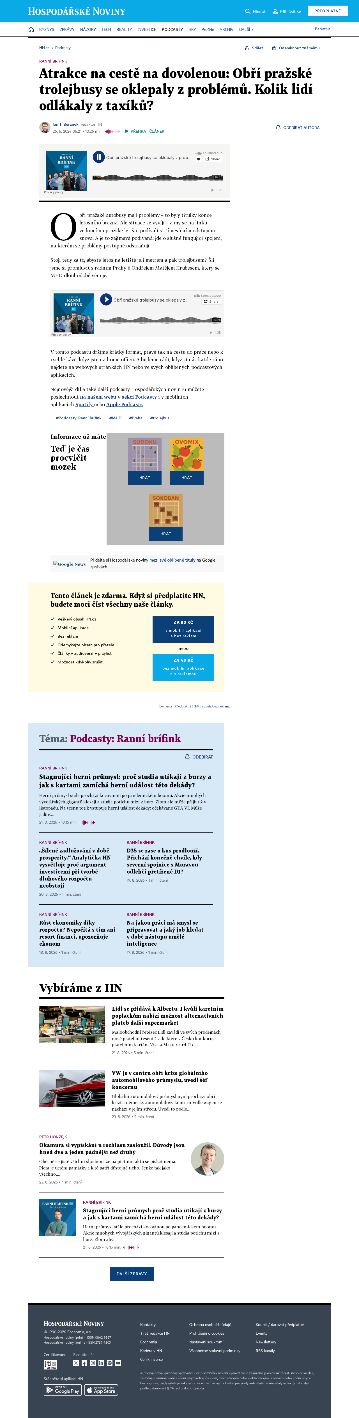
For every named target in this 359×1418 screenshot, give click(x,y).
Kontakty (148, 1325)
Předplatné (327, 10)
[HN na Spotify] (109, 1363)
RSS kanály (265, 1351)
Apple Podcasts (124, 404)
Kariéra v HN (151, 1351)
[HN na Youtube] (118, 1363)
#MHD (115, 417)
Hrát (144, 477)
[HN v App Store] (101, 1390)
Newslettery (266, 1342)
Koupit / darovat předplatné (280, 1325)
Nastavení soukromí (206, 1342)
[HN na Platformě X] (76, 1363)
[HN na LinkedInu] (101, 1363)
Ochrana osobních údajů (210, 1325)
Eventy (262, 1334)
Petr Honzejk (53, 1136)
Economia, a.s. (79, 1332)
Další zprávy (132, 1273)
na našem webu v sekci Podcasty (118, 397)
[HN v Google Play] (63, 1390)
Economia (148, 1342)
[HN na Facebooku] (84, 1363)
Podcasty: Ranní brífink (125, 739)
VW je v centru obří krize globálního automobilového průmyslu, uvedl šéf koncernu (160, 1080)
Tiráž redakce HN (155, 1334)
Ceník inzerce (151, 1360)
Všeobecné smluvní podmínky (214, 1351)
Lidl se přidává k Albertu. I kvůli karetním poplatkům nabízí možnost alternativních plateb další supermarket (168, 1016)
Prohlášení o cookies (206, 1334)
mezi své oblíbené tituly (172, 559)
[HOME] (31, 30)
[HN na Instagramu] (93, 1363)
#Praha (135, 417)
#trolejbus (159, 417)
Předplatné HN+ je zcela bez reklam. (202, 706)
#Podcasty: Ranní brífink (79, 417)
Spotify (84, 404)
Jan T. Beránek (66, 124)
